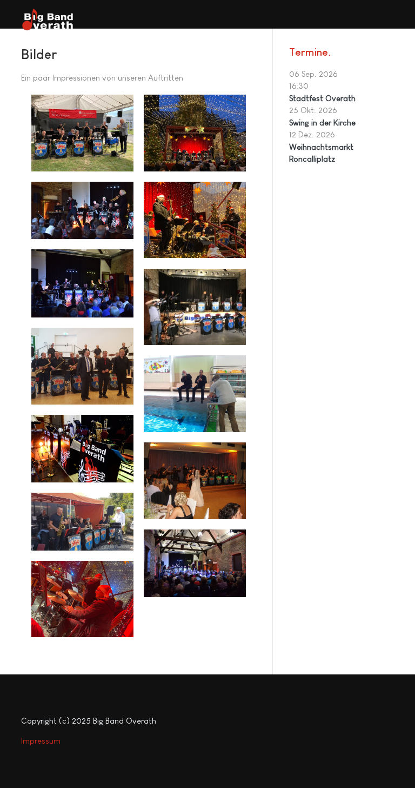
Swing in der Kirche (322, 122)
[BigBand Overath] (48, 19)
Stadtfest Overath (322, 98)
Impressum (41, 740)
